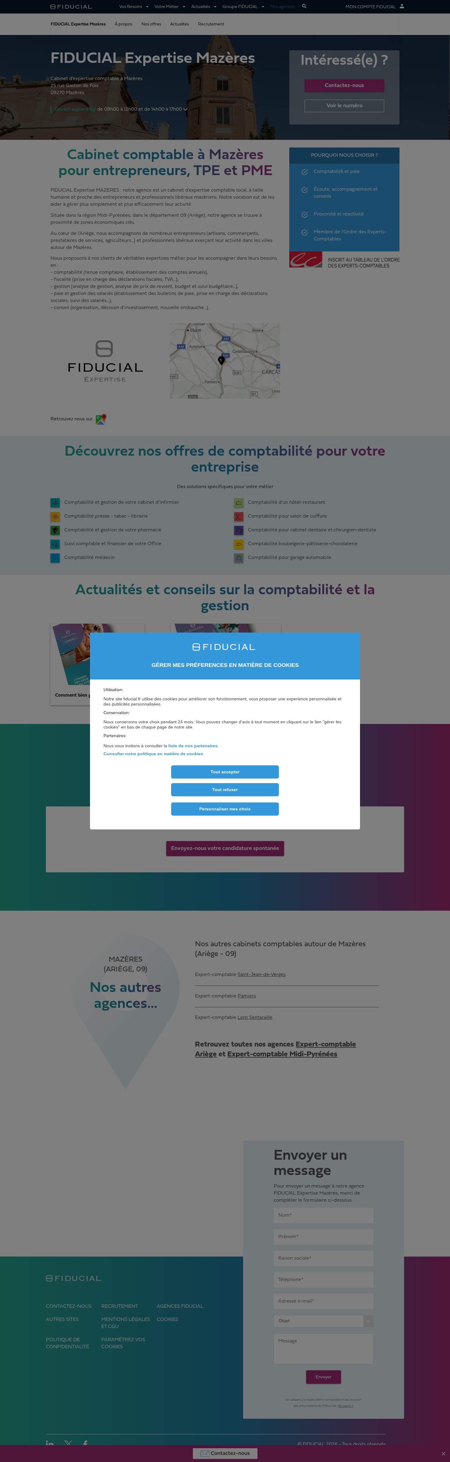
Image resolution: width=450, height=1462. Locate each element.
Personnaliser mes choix (225, 808)
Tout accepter (225, 771)
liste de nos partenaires (193, 745)
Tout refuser (225, 789)
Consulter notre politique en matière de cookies (153, 753)
